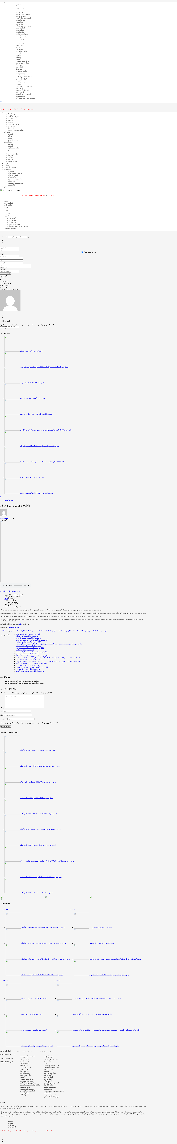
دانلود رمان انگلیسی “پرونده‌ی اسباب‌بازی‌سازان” (32, 655)
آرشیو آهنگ (48, 1081)
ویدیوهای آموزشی (50, 1087)
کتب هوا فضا (24, 1071)
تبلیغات (10, 1123)
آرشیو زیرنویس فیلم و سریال (54, 1091)
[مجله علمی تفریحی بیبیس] (1, 102)
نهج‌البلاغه (23, 1094)
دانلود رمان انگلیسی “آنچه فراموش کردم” (30, 671)
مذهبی (46, 1071)
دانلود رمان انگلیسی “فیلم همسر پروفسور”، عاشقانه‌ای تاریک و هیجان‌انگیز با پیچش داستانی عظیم (49, 644)
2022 (6, 599)
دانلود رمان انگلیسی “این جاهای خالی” (29, 665)
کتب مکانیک (24, 1065)
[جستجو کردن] (28, 237)
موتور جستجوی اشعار (51, 1096)
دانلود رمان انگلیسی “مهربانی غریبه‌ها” (29, 634)
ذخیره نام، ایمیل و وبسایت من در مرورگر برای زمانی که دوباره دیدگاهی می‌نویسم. (30, 723)
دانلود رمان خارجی (50, 630)
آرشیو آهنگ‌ (12, 1127)
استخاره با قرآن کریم (27, 1091)
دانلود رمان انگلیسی (64, 630)
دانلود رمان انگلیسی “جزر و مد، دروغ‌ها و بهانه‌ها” (32, 667)
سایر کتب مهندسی (26, 1081)
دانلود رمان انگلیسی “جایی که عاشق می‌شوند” (31, 640)
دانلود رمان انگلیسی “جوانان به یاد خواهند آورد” (32, 663)
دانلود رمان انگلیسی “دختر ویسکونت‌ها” (29, 659)
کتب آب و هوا (48, 1061)
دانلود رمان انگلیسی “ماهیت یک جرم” (28, 638)
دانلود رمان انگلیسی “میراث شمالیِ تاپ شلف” (32, 652)
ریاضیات (23, 1077)
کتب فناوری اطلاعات (27, 1055)
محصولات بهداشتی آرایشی (7, 108)
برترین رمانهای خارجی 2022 (81, 630)
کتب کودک (48, 1075)
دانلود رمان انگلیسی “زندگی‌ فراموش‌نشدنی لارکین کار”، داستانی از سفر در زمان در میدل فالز (48, 657)
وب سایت (3, 719)
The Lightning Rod (13, 627)
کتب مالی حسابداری (51, 1059)
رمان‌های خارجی (50, 1073)
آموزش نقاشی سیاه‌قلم (20, 108)
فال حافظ (47, 1093)
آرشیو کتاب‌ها (48, 1085)
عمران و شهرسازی (26, 1067)
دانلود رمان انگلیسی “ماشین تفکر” (27, 653)
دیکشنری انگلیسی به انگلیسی (30, 1085)
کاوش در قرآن (25, 1087)
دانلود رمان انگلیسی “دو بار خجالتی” (28, 669)
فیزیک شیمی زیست (27, 1079)
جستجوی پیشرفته (50, 1094)
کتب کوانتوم (24, 1069)
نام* (1, 711)
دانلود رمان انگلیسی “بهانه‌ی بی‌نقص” (28, 642)
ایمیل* (2, 715)
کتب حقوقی (48, 1055)
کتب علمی (72, 909)
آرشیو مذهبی (48, 1089)
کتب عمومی (56, 980)
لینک (19, 624)
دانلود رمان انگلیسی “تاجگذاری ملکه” (28, 646)
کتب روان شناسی (50, 1063)
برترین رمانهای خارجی (99, 630)
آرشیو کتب (11, 1125)
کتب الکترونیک (25, 1059)
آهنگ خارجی (5, 909)
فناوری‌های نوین (25, 1075)
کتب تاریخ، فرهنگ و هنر (52, 1067)
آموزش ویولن (31, 108)
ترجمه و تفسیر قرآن (27, 1089)
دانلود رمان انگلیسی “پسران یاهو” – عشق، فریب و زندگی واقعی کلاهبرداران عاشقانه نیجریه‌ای (48, 661)
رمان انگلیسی (9, 500)
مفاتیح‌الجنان (24, 1093)
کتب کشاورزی (25, 1073)
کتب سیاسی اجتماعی (51, 1065)
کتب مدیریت (24, 1061)
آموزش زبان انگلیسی (51, 1083)
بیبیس (13, 630)
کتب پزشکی (24, 1057)
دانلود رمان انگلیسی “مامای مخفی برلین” (30, 648)
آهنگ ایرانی (48, 1079)
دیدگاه (2, 708)
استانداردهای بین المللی (28, 1083)
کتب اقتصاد (48, 1057)
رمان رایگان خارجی (26, 630)
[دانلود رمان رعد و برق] (41, 582)
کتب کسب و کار (25, 1063)
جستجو (10, 1121)
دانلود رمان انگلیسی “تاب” (25, 650)
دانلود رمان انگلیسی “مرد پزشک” (27, 636)
